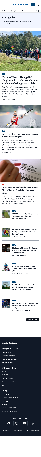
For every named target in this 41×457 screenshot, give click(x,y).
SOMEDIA (5, 404)
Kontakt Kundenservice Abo (10, 397)
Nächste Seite (33, 319)
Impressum (5, 430)
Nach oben (35, 342)
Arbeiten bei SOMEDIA (9, 408)
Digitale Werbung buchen (10, 411)
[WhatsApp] (32, 423)
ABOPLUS (5, 401)
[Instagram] (16, 423)
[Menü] (3, 4)
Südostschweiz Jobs (8, 382)
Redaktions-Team (7, 362)
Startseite (5, 11)
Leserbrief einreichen (8, 355)
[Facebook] (9, 423)
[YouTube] (24, 423)
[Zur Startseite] (20, 4)
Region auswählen (19, 11)
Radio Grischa (6, 375)
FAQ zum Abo (6, 394)
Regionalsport (32, 11)
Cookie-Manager (17, 430)
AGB (27, 430)
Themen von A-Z (7, 352)
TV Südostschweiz (8, 378)
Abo (33, 4)
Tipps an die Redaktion (9, 359)
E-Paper (4, 371)
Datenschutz (35, 430)
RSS (3, 385)
